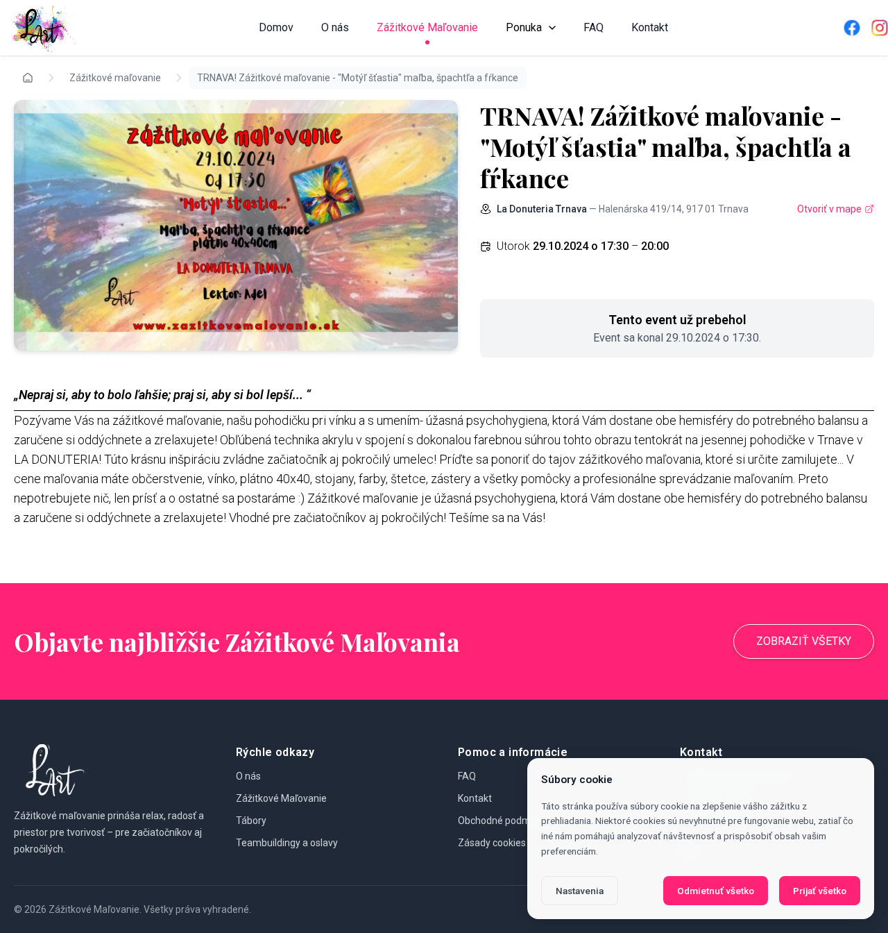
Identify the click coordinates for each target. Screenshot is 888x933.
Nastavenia (580, 890)
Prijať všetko (819, 890)
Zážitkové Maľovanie (427, 27)
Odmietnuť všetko (715, 890)
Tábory (251, 820)
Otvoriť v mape (829, 209)
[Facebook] (852, 27)
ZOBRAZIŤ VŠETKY (803, 641)
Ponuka (524, 27)
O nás (335, 27)
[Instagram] (879, 27)
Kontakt (649, 27)
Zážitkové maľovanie (115, 77)
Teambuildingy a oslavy (287, 842)
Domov (276, 27)
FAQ (593, 27)
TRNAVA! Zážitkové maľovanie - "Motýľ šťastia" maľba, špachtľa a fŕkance (357, 77)
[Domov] (41, 28)
